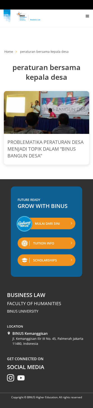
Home (8, 51)
